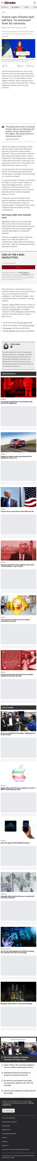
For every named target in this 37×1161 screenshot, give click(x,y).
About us (5, 1141)
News (3, 12)
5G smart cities (28, 325)
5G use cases (22, 323)
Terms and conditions (8, 1118)
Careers (4, 1137)
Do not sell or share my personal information (15, 1149)
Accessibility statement (9, 1133)
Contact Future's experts (9, 1122)
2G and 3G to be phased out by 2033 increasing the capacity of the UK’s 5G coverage (18, 1083)
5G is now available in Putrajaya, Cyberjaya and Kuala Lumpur (16, 1058)
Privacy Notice (25, 274)
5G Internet (10, 331)
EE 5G (26, 7)
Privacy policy (6, 1126)
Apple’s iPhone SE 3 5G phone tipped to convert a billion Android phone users (19, 1066)
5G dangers (7, 328)
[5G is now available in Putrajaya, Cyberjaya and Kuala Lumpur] (18, 1052)
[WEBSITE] (11, 347)
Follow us (22, 66)
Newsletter (31, 66)
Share (6, 66)
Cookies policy (6, 1129)
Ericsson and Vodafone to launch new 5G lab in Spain (19, 1092)
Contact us (5, 1145)
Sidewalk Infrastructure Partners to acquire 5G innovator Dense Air (17, 1074)
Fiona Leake (7, 27)
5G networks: (15, 7)
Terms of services (23, 272)
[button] (2, 2)
